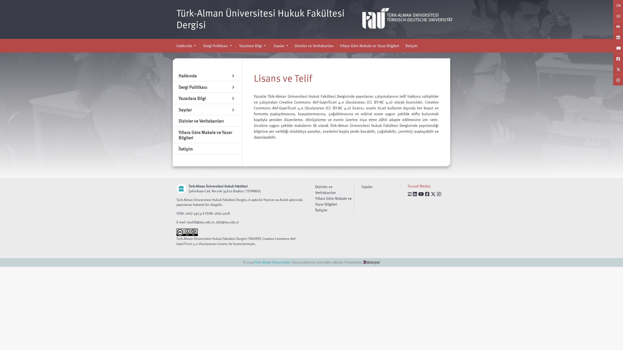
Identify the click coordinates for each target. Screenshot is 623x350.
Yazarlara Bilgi (250, 46)
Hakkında (184, 46)
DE (618, 16)
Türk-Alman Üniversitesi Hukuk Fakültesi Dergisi (260, 18)
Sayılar (278, 46)
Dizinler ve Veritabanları (313, 46)
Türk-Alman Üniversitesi (272, 262)
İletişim (411, 46)
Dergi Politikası (215, 46)
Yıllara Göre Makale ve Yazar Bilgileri (369, 46)
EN (618, 5)
